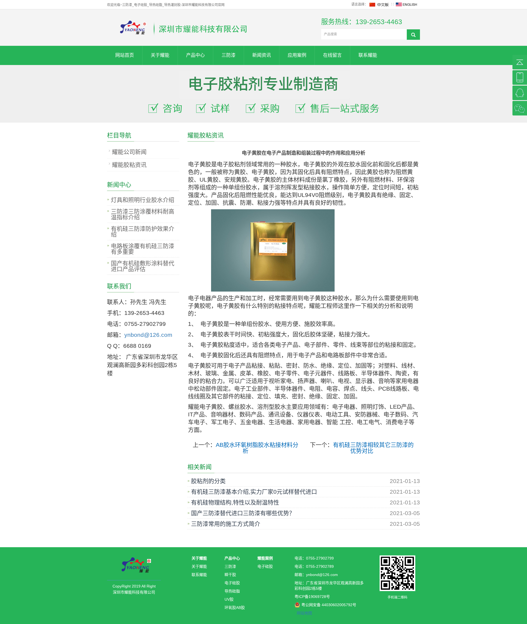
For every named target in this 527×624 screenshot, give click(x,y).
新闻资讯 (261, 55)
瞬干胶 (230, 574)
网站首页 (124, 55)
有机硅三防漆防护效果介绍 (142, 231)
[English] (406, 4)
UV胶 (229, 599)
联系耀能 (367, 55)
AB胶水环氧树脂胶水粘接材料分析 (257, 448)
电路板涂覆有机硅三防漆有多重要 (142, 249)
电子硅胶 (232, 583)
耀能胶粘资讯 (129, 165)
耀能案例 (265, 558)
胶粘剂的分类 (208, 481)
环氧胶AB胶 (235, 607)
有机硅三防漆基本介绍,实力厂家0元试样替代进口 (254, 492)
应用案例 (297, 55)
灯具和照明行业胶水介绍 (142, 200)
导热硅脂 (232, 591)
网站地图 (304, 613)
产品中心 (195, 55)
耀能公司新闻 (129, 152)
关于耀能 (160, 55)
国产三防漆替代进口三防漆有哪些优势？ (243, 513)
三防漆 (229, 55)
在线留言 (332, 55)
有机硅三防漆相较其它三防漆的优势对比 (373, 448)
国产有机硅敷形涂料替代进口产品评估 (142, 266)
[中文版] (379, 4)
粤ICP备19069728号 (312, 596)
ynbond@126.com (148, 335)
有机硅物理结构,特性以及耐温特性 (235, 502)
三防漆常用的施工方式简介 (225, 524)
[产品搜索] (413, 34)
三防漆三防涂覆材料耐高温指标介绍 (142, 214)
